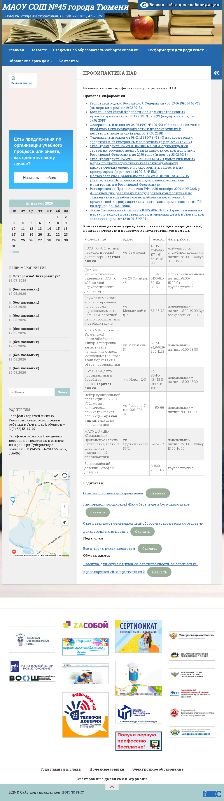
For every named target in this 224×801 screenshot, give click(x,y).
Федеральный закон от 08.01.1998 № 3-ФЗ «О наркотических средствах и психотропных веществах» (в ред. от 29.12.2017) (141, 139)
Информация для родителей (176, 50)
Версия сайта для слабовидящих (184, 4)
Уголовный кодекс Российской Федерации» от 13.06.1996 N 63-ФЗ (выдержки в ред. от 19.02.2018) (145, 105)
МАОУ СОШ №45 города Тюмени (65, 6)
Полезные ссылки (106, 769)
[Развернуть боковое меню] (216, 73)
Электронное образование (158, 769)
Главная (16, 50)
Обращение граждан (29, 60)
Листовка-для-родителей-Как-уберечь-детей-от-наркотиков (136, 504)
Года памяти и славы (61, 769)
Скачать (157, 493)
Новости (38, 50)
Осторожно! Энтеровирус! (36, 276)
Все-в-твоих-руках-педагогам (109, 548)
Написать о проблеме (40, 178)
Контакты (68, 60)
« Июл (14, 251)
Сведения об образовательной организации (96, 50)
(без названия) (26, 289)
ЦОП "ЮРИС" (72, 792)
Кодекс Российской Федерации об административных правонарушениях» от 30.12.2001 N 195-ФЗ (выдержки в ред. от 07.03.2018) (143, 116)
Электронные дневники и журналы (112, 778)
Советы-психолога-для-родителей (113, 493)
